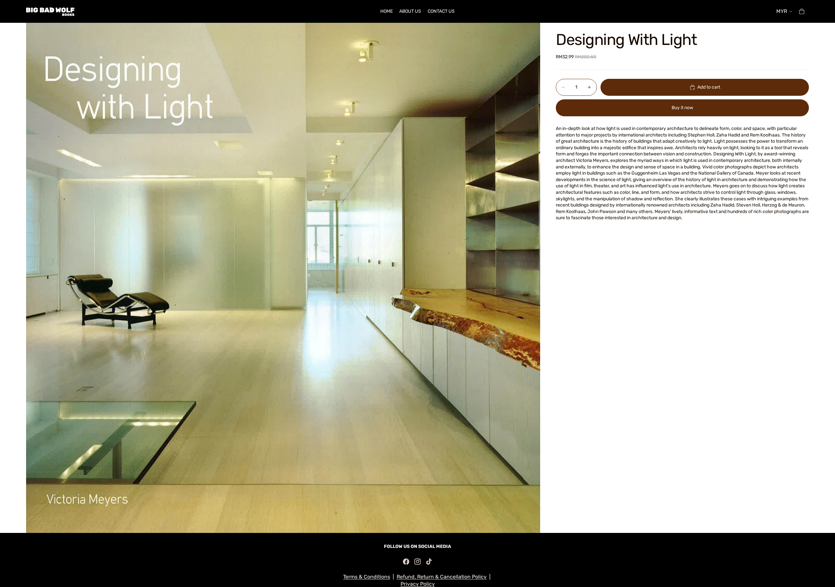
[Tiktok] (429, 562)
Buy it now (682, 108)
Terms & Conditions (366, 577)
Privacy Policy (418, 584)
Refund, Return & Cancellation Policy (442, 577)
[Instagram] (417, 562)
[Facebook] (406, 562)
